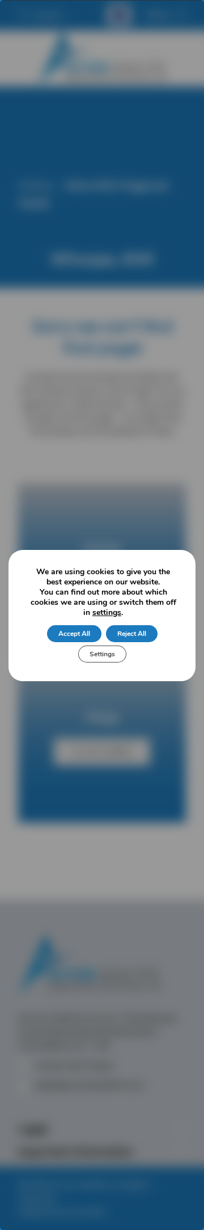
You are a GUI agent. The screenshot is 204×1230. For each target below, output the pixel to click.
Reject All (131, 633)
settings (106, 613)
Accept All (74, 633)
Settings (102, 654)
